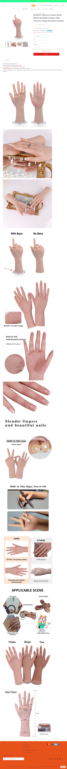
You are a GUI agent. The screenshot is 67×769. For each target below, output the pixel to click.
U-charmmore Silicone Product (13, 766)
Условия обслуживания (50, 766)
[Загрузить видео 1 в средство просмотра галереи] (25, 44)
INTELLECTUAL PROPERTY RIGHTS (30, 750)
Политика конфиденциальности (41, 766)
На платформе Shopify (21, 766)
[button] (4, 5)
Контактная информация (34, 767)
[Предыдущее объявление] (3, 1)
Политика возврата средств (30, 766)
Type (34, 34)
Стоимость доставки (36, 32)
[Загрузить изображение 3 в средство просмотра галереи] (19, 44)
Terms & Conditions (27, 752)
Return (4, 742)
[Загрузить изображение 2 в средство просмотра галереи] (13, 44)
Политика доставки (58, 766)
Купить (46, 54)
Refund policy (26, 744)
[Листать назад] (4, 44)
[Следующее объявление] (64, 1)
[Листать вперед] (29, 44)
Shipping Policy (26, 746)
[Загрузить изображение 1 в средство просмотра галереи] (8, 44)
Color (34, 39)
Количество (35, 44)
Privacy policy (26, 748)
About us (25, 742)
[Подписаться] (22, 758)
